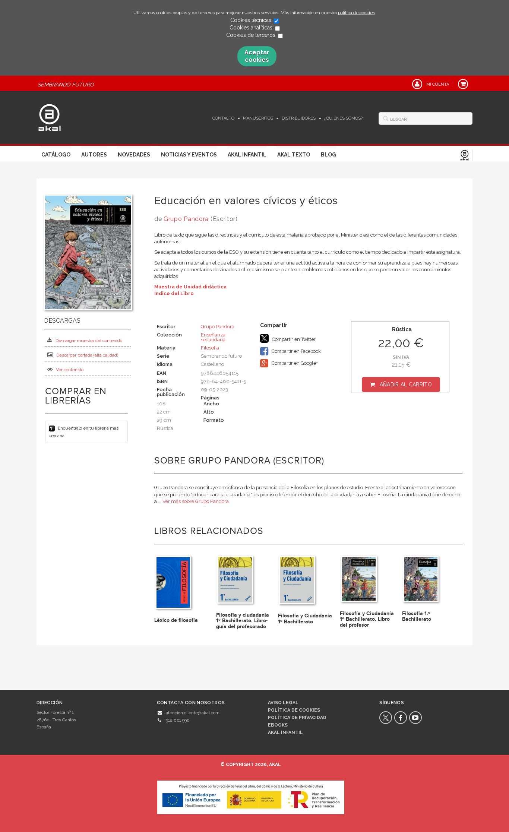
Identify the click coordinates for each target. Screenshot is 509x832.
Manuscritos (258, 118)
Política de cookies (294, 710)
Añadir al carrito (406, 384)
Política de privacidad (297, 717)
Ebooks (278, 725)
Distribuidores (299, 118)
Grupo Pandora (186, 218)
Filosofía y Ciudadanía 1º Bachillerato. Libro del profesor (367, 619)
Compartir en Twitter (293, 339)
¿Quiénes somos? (343, 118)
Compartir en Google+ (294, 363)
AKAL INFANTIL (285, 732)
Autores (94, 155)
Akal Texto (293, 155)
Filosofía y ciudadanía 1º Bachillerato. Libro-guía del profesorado (242, 621)
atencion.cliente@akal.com (192, 712)
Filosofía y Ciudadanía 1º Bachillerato (305, 618)
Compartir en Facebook (296, 351)
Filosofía (210, 348)
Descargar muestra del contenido (89, 340)
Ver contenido (69, 369)
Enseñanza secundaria (213, 337)
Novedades (134, 155)
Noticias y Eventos (189, 155)
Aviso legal (283, 702)
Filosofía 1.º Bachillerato (416, 616)
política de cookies (356, 12)
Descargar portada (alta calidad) (87, 355)
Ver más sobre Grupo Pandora (195, 501)
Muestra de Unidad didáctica (190, 287)
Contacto (223, 118)
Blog (328, 155)
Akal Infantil (247, 155)
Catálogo (55, 155)
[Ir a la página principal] (49, 116)
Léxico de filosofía (176, 620)
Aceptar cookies (256, 56)
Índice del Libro (174, 293)
